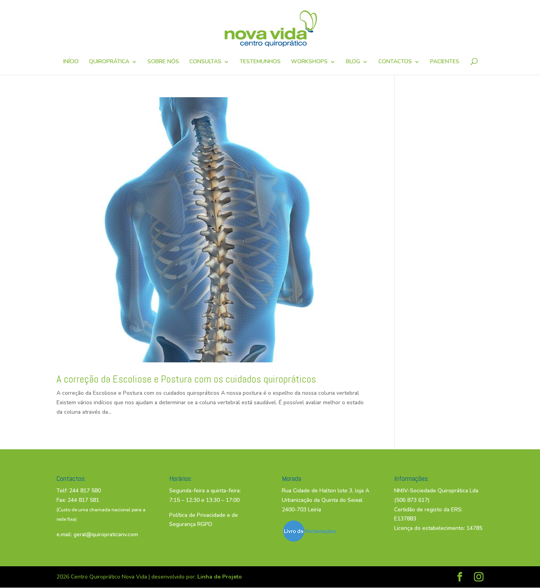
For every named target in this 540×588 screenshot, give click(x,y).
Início (71, 62)
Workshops (309, 62)
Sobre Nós (163, 62)
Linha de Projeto (219, 576)
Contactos (395, 62)
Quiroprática (109, 62)
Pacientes (444, 62)
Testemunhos (260, 62)
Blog (353, 62)
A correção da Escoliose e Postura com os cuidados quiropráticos (186, 379)
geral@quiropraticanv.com (106, 534)
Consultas (205, 62)
